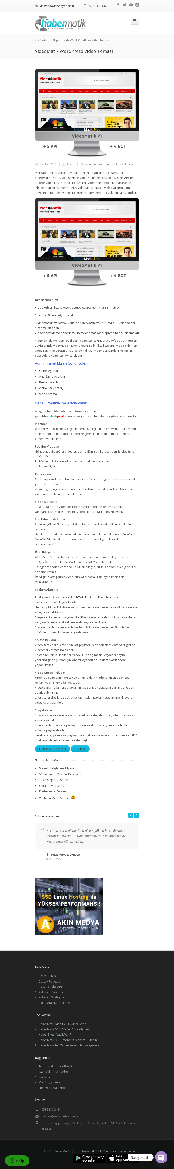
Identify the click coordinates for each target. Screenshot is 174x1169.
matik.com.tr (47, 1077)
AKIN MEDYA (99, 1151)
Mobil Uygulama (49, 1082)
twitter (124, 5)
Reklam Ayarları (108, 660)
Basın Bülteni (47, 976)
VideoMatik (42, 178)
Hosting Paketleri (50, 987)
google (131, 5)
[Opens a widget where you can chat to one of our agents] (17, 1161)
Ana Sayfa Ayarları (52, 376)
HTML (80, 597)
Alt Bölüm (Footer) (51, 388)
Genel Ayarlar (48, 371)
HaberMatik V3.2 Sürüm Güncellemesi (64, 1029)
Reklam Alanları (49, 382)
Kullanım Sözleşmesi (53, 997)
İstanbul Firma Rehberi (54, 1072)
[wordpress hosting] (69, 934)
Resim (89, 597)
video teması (93, 164)
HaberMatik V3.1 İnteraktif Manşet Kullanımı (68, 1040)
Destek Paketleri (50, 981)
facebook (118, 5)
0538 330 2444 (97, 6)
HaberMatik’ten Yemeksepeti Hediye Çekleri (69, 1045)
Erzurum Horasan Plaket (55, 1066)
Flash (101, 597)
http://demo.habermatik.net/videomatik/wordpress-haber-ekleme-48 (91, 333)
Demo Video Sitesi (52, 749)
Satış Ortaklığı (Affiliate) (54, 1003)
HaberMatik (62, 1151)
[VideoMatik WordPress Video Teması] (87, 113)
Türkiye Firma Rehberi (53, 1088)
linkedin (137, 5)
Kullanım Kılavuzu (51, 992)
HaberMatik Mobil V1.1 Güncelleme (62, 1024)
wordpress (126, 164)
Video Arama (48, 394)
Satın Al (80, 749)
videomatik (110, 164)
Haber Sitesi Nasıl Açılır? (55, 1034)
